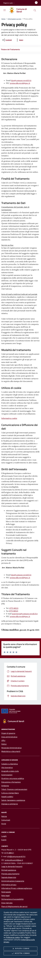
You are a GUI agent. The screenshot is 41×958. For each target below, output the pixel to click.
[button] (9, 3)
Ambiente (5, 785)
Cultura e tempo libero (10, 793)
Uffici (3, 740)
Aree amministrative (9, 736)
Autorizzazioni (6, 774)
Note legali (5, 895)
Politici (4, 744)
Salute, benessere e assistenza (13, 800)
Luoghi (4, 836)
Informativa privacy (8, 884)
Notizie (4, 816)
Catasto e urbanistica (9, 763)
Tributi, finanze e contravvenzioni (14, 789)
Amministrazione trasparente (12, 881)
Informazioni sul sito (14, 19)
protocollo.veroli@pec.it (20, 83)
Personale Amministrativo (11, 747)
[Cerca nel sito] (35, 10)
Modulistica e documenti (10, 751)
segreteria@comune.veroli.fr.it (25, 614)
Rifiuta (22, 948)
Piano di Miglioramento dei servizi (14, 906)
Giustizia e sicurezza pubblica (12, 778)
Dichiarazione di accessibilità (12, 899)
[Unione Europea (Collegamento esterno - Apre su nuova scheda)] (20, 711)
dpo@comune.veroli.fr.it (21, 80)
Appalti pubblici (7, 796)
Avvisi (3, 823)
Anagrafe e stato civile (10, 771)
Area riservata (6, 902)
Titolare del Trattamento (10, 49)
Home (3, 19)
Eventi (3, 839)
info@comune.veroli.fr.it (16, 856)
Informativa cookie (9, 418)
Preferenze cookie (13, 937)
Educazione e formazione (11, 782)
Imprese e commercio (9, 803)
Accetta (22, 953)
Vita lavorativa (7, 767)
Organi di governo (8, 733)
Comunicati (5, 820)
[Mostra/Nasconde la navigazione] (4, 10)
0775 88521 (13, 608)
